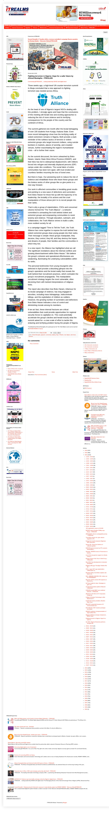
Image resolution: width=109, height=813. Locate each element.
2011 (86, 694)
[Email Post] (51, 332)
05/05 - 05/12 (89, 628)
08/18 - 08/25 (89, 498)
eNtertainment (29, 25)
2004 (86, 709)
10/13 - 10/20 (89, 480)
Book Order (103, 25)
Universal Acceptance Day (56, 27)
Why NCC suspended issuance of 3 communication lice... (95, 605)
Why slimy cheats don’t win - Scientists (24, 726)
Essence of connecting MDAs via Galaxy (24, 755)
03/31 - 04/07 (89, 639)
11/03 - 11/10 (89, 474)
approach (43, 334)
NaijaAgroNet (82, 25)
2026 (86, 450)
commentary (48, 334)
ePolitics (20, 25)
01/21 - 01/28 (89, 660)
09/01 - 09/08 (89, 493)
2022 (86, 670)
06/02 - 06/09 (89, 522)
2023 (86, 668)
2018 (86, 678)
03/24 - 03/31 (89, 641)
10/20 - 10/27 (89, 478)
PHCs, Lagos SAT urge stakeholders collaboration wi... (95, 569)
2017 (86, 681)
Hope (57, 334)
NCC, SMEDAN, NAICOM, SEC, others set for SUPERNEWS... (96, 577)
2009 (86, 698)
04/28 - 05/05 (89, 630)
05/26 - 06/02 (89, 524)
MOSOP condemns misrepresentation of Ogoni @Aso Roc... (96, 612)
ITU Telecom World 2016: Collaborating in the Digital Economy (14, 438)
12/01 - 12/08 (89, 465)
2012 (86, 691)
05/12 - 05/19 (89, 626)
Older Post (75, 372)
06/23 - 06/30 (89, 515)
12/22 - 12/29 (89, 459)
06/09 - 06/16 (89, 519)
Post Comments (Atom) (41, 374)
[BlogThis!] (55, 333)
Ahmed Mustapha (36, 334)
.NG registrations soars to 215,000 (94, 528)
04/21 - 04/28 (89, 632)
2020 (86, 674)
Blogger (65, 802)
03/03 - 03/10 (89, 647)
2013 (86, 689)
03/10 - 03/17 (89, 645)
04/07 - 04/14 (89, 636)
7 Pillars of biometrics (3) (90, 348)
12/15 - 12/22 (89, 461)
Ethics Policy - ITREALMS (88, 27)
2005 (86, 707)
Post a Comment (34, 343)
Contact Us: (73, 25)
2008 (86, 700)
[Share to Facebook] (58, 333)
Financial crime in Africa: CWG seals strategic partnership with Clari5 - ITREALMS (35, 771)
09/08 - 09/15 (89, 491)
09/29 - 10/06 (89, 485)
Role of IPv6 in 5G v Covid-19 (15, 368)
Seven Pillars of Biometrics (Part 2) (93, 350)
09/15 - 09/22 (89, 489)
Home (6, 25)
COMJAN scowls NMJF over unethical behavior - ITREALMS (95, 591)
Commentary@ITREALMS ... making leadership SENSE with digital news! (47, 81)
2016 (86, 683)
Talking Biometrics (40, 25)
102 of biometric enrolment (91, 345)
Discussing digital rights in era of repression (25, 747)
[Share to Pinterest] (60, 333)
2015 (86, 685)
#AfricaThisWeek (62, 25)
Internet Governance (17, 27)
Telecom (35, 27)
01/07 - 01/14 (89, 665)
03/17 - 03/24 (89, 643)
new (65, 334)
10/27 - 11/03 (89, 476)
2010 (86, 696)
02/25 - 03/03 (89, 650)
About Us (13, 25)
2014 (86, 687)
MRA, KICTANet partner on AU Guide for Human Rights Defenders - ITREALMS (98, 427)
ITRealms (61, 334)
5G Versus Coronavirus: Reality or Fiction (14, 371)
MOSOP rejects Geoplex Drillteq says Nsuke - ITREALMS (95, 531)
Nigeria (68, 334)
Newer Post (31, 372)
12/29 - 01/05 (89, 456)
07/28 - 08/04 (89, 504)
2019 (86, 676)
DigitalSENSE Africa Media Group (92, 382)
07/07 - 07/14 (89, 511)
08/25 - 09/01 (89, 496)
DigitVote (28, 27)
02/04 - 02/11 (89, 656)
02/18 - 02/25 (89, 652)
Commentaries (52, 25)
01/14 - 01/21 (89, 663)
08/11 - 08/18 (89, 500)
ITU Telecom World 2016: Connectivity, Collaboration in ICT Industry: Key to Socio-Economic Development (15, 433)
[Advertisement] (53, 358)
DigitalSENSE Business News (91, 378)
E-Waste (7, 27)
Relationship (43, 27)
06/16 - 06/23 (89, 517)
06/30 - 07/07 (89, 513)
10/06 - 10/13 (89, 482)
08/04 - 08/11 (89, 502)
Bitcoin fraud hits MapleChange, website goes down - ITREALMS (99, 404)
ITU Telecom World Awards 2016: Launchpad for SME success (14, 443)
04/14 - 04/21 (89, 634)
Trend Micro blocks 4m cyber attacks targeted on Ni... (95, 538)
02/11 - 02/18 (89, 654)
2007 (86, 702)
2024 (86, 454)
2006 (86, 705)
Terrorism (31, 336)
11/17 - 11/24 (89, 469)
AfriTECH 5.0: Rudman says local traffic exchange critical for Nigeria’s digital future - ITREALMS (38, 779)
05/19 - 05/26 (89, 526)
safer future (73, 334)
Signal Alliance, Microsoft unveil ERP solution (95, 395)
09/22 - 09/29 (89, 487)
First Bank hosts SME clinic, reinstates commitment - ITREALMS (98, 416)
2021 (86, 672)
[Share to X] (57, 333)
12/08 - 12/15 (89, 463)
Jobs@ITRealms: (92, 25)
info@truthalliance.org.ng (36, 328)
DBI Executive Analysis (72, 27)
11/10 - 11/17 (89, 472)
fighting (53, 334)
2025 (86, 452)
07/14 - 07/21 (89, 509)
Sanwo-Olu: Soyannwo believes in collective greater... (94, 545)
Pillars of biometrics (89, 352)
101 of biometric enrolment (91, 347)
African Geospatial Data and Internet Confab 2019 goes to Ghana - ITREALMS (34, 763)
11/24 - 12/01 (89, 467)
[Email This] (54, 333)
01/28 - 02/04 (89, 658)
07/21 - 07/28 (89, 506)
